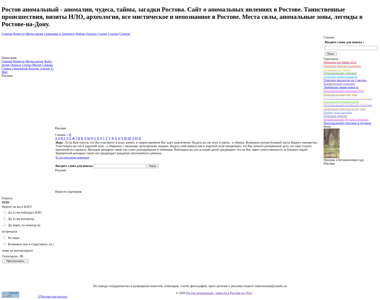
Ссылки (113, 33)
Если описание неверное (72, 157)
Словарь (47, 65)
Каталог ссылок (39, 68)
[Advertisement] (28, 137)
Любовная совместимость (341, 87)
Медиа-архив (34, 61)
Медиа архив (34, 33)
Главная (7, 33)
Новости (19, 33)
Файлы (80, 33)
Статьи (102, 33)
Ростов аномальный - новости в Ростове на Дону (219, 293)
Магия (36, 65)
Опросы (91, 33)
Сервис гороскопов (15, 68)
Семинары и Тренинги (59, 33)
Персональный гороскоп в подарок (347, 123)
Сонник (124, 33)
